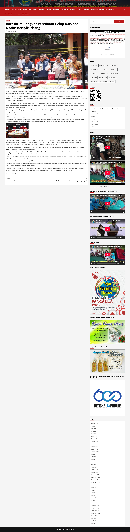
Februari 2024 (94, 500)
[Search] (124, 9)
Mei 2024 (93, 492)
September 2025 (95, 451)
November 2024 (95, 477)
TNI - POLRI (103, 81)
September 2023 (95, 513)
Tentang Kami (16, 9)
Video (79, 9)
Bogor (113, 65)
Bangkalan (103, 65)
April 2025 (93, 464)
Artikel (35, 9)
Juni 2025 (93, 459)
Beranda (7, 9)
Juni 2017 (93, 523)
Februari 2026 (94, 439)
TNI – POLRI (8, 14)
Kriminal (8, 20)
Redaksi (72, 9)
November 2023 (95, 508)
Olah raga (65, 9)
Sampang (103, 77)
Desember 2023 (95, 505)
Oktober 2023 (94, 510)
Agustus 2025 (94, 454)
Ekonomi (42, 9)
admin (17, 31)
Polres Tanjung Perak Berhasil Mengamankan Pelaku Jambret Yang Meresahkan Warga (68, 180)
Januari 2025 (94, 472)
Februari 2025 (94, 469)
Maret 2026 (94, 436)
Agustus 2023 (94, 515)
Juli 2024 (93, 487)
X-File (112, 81)
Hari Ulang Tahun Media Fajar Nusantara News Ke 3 (98, 9)
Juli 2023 (93, 518)
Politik (94, 77)
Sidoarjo (112, 77)
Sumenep (94, 81)
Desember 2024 (95, 474)
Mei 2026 (93, 431)
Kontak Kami (27, 9)
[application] (107, 203)
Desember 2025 (95, 444)
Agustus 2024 (94, 485)
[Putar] (92, 212)
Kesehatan (56, 9)
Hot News (17, 14)
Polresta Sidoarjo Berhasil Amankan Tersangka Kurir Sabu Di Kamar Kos (25, 179)
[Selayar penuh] (123, 212)
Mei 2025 (93, 462)
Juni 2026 (93, 428)
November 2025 (95, 446)
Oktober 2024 (94, 480)
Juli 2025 (93, 456)
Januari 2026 (94, 441)
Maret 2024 (94, 497)
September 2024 (95, 482)
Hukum (49, 9)
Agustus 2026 (94, 423)
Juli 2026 (93, 426)
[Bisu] (121, 212)
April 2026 (93, 433)
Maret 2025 (94, 467)
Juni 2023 (93, 521)
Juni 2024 (93, 490)
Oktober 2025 (94, 449)
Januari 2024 (94, 503)
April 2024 (93, 495)
